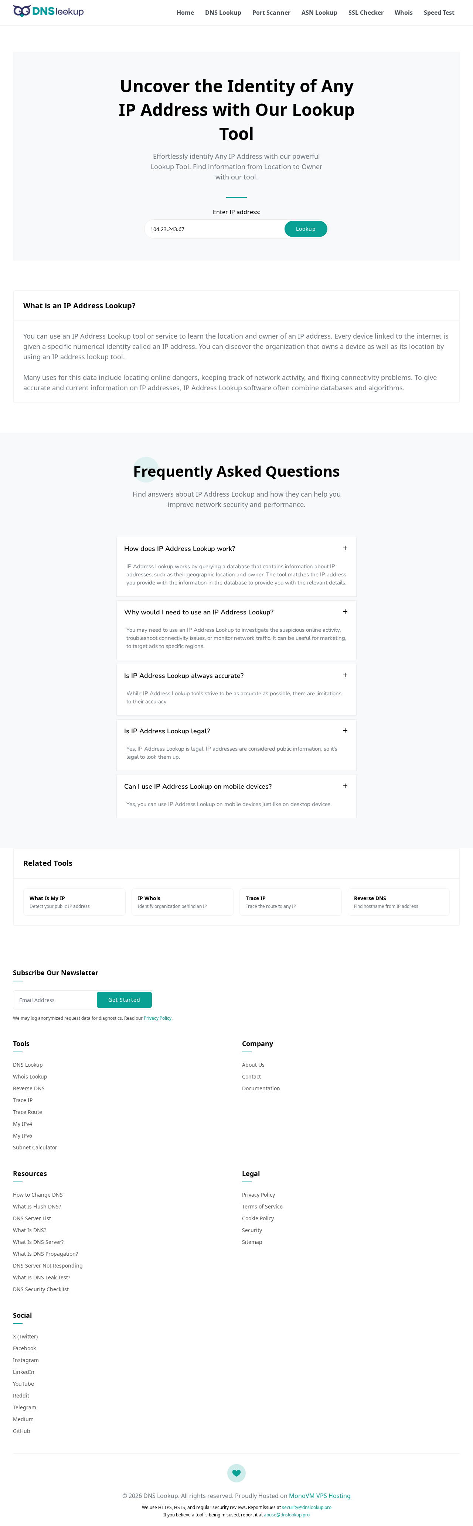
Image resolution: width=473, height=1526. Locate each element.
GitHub (21, 1430)
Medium (23, 1419)
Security (252, 1230)
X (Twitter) (25, 1336)
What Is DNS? (29, 1230)
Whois (404, 12)
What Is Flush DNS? (37, 1206)
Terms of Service (262, 1206)
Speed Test (439, 12)
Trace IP (23, 1100)
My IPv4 (22, 1123)
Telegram (24, 1407)
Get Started (124, 999)
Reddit (21, 1395)
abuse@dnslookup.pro (287, 1515)
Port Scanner (271, 12)
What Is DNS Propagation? (45, 1253)
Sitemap (252, 1241)
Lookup (306, 228)
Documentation (261, 1088)
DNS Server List (32, 1218)
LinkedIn (23, 1371)
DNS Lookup (223, 12)
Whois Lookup (30, 1076)
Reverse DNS (29, 1088)
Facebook (24, 1348)
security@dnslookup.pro (306, 1507)
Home (185, 12)
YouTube (23, 1383)
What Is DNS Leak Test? (41, 1277)
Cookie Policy (258, 1218)
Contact (251, 1076)
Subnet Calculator (35, 1147)
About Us (253, 1064)
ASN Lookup (319, 12)
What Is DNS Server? (38, 1241)
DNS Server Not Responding (48, 1265)
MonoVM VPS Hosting (320, 1496)
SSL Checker (366, 12)
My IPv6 (22, 1135)
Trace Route (27, 1111)
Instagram (26, 1360)
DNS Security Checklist (41, 1289)
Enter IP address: (237, 212)
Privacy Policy (157, 1018)
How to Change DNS (38, 1194)
